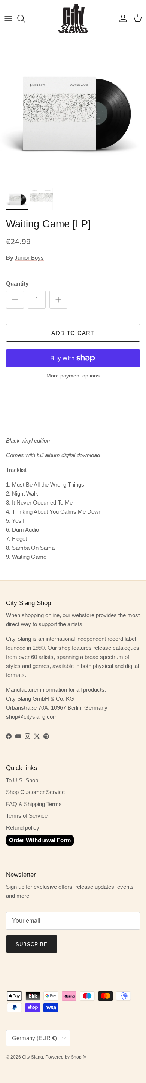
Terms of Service (27, 815)
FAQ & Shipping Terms (34, 804)
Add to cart (72, 333)
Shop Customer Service (35, 792)
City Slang (32, 1057)
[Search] (24, 18)
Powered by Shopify (65, 1057)
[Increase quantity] (58, 300)
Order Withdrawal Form (40, 840)
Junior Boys (29, 257)
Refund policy (22, 827)
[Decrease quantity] (15, 300)
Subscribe (32, 944)
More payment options (73, 376)
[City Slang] (73, 18)
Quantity (17, 283)
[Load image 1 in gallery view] (73, 110)
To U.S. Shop (22, 780)
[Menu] (8, 18)
